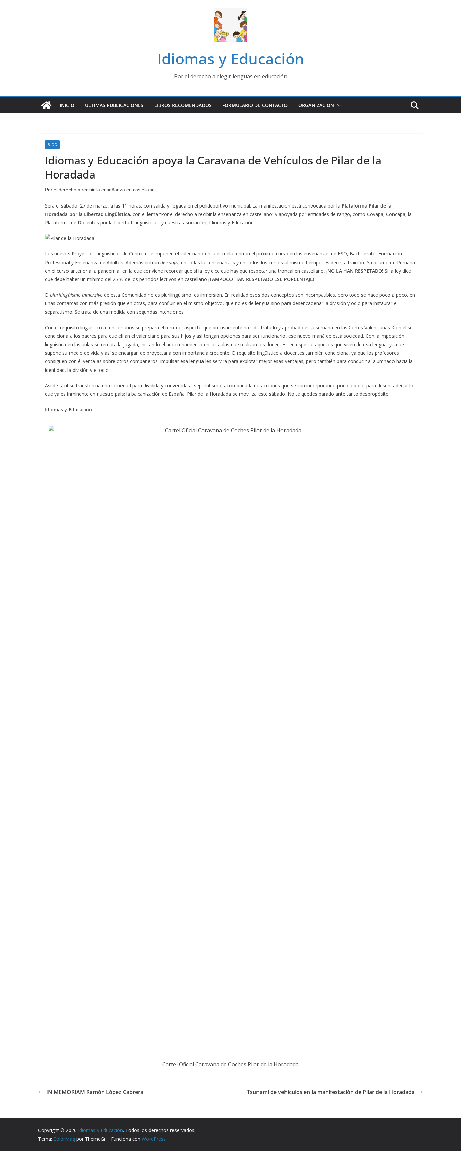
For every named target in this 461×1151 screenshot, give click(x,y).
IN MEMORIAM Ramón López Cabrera (94, 1092)
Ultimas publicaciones (114, 105)
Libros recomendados (183, 105)
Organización (316, 105)
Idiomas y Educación (230, 58)
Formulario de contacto (255, 105)
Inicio (67, 105)
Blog (52, 144)
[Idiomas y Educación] (46, 105)
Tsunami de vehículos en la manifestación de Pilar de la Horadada (331, 1092)
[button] (338, 105)
